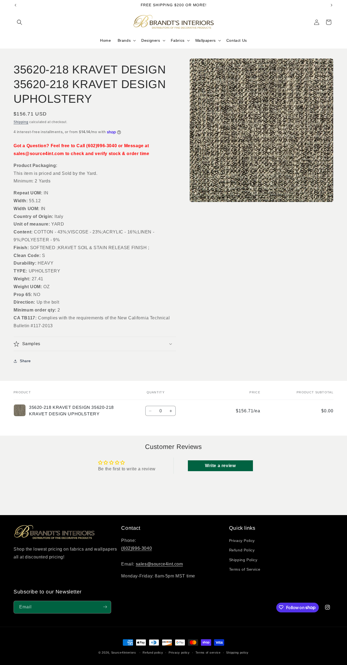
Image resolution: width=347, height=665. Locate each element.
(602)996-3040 (136, 548)
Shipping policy (237, 652)
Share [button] (25, 361)
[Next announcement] (332, 5)
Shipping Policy (243, 560)
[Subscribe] (105, 606)
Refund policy (153, 652)
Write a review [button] (220, 465)
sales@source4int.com (159, 564)
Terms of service (208, 652)
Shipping (21, 122)
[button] (19, 22)
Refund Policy (242, 550)
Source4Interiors (123, 652)
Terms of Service (245, 569)
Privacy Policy (242, 541)
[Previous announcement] (15, 5)
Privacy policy (179, 652)
